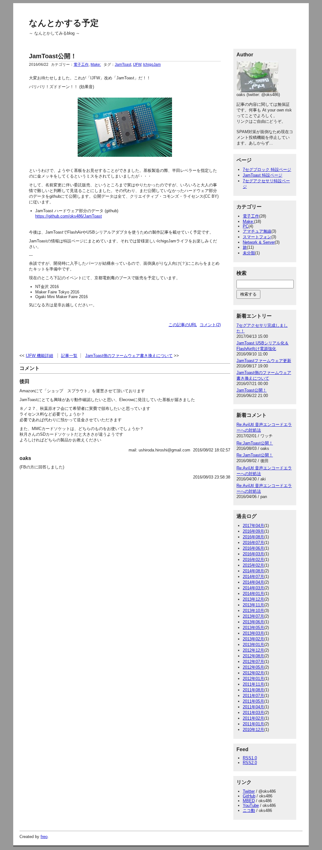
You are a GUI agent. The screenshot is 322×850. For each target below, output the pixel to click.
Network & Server (259, 242)
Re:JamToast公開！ (254, 443)
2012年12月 (253, 650)
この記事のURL (183, 324)
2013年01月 (253, 644)
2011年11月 (253, 684)
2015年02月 (253, 565)
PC (245, 226)
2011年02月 (253, 718)
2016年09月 (253, 531)
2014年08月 (253, 571)
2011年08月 (253, 690)
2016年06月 (253, 548)
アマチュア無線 (257, 231)
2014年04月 (253, 582)
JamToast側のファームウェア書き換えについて (129, 355)
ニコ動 (249, 810)
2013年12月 (253, 599)
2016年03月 (253, 554)
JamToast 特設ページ (262, 175)
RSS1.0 (250, 758)
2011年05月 (253, 701)
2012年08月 (253, 656)
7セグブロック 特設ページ (267, 169)
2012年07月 (253, 661)
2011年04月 (253, 707)
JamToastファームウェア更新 (263, 360)
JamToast (123, 64)
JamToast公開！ (53, 56)
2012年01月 (253, 678)
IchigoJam (152, 64)
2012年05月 (253, 667)
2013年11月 (253, 605)
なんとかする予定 (64, 23)
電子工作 (81, 64)
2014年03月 (253, 588)
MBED (249, 800)
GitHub (249, 796)
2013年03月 (253, 633)
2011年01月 (253, 724)
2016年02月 (253, 559)
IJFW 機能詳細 (39, 355)
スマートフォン (257, 237)
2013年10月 (253, 610)
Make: (96, 64)
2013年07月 (253, 616)
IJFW (137, 64)
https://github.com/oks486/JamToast (68, 216)
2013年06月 (253, 622)
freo (44, 836)
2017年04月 (253, 525)
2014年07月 (253, 576)
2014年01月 (253, 593)
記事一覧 (69, 355)
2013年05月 (253, 627)
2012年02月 (253, 673)
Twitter (249, 791)
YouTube (251, 805)
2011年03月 (253, 712)
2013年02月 (253, 639)
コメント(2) (210, 324)
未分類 (249, 253)
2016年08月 (253, 537)
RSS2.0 (250, 762)
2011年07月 (253, 695)
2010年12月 (253, 729)
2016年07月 (253, 542)
